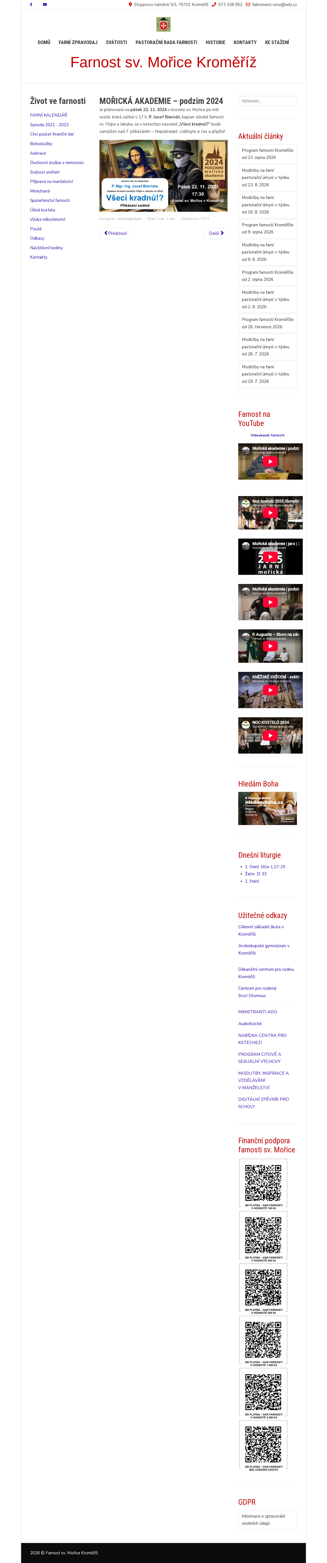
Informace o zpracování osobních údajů (263, 1520)
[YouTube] (45, 4)
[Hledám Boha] (267, 808)
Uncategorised (129, 218)
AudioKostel (250, 1024)
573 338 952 (230, 5)
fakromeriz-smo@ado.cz (274, 5)
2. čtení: (252, 881)
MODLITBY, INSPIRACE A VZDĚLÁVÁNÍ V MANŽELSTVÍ (263, 1080)
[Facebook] (31, 4)
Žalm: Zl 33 (255, 874)
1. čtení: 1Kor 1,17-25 (265, 867)
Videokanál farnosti (267, 435)
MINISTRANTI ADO (257, 1012)
